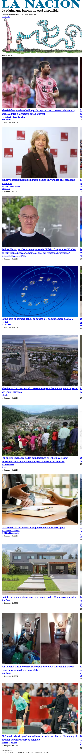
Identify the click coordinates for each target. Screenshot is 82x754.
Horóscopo (6, 325)
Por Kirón (5, 322)
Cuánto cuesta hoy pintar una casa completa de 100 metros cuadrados (39, 597)
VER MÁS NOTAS (7, 750)
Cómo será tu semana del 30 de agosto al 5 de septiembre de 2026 (37, 319)
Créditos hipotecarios (10, 533)
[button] (40, 83)
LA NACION (6, 17)
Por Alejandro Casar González (13, 117)
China (4, 467)
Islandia (5, 395)
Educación (6, 189)
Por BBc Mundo (8, 465)
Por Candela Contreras (11, 531)
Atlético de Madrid (9, 743)
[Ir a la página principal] (41, 7)
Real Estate (6, 600)
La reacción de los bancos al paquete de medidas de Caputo (33, 528)
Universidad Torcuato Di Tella (14, 256)
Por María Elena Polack (11, 186)
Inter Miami (6, 120)
